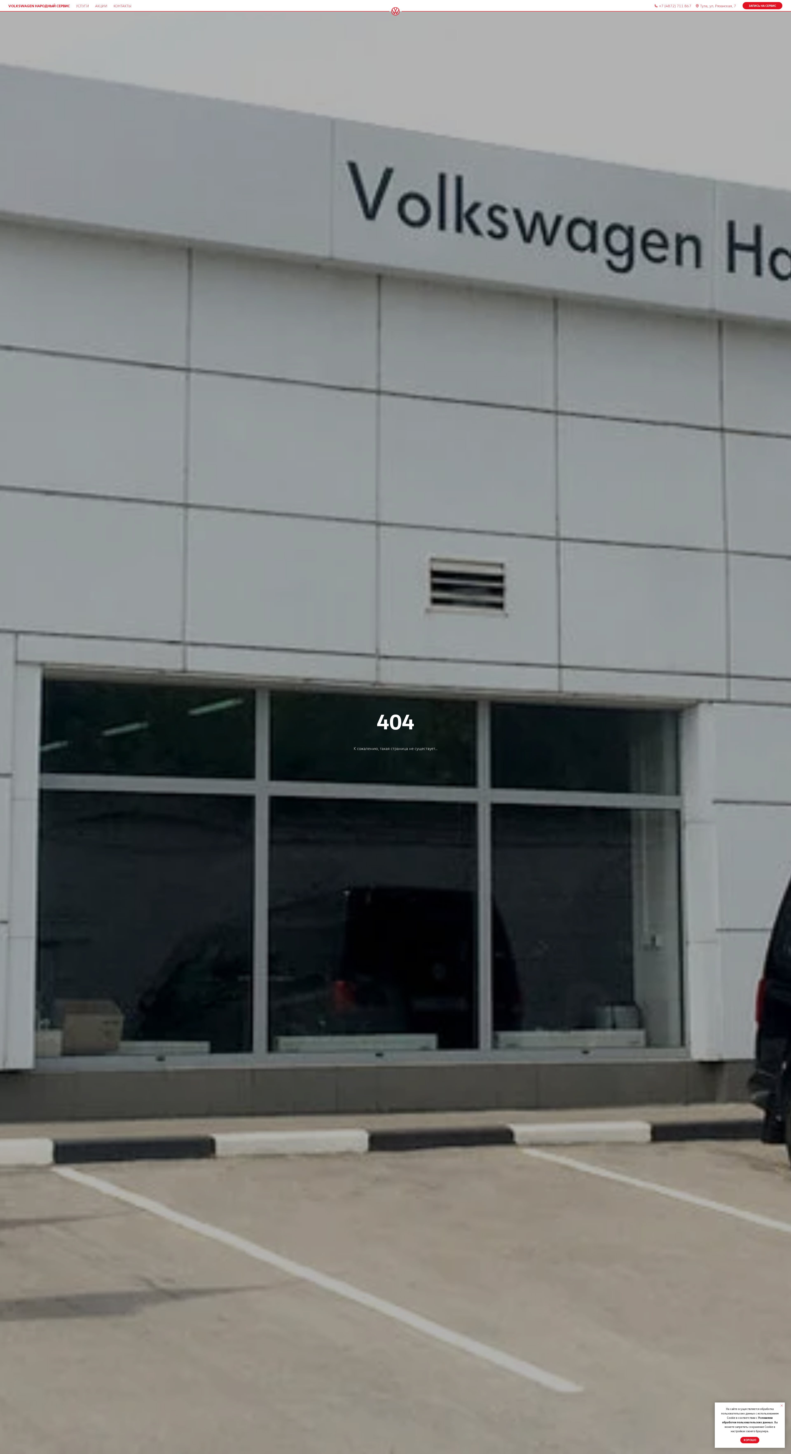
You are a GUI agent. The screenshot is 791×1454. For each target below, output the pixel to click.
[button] (762, 6)
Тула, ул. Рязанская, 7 (718, 6)
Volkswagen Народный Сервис (39, 6)
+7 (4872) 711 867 (675, 6)
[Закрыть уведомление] (782, 1406)
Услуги (82, 6)
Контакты (122, 6)
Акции (101, 6)
